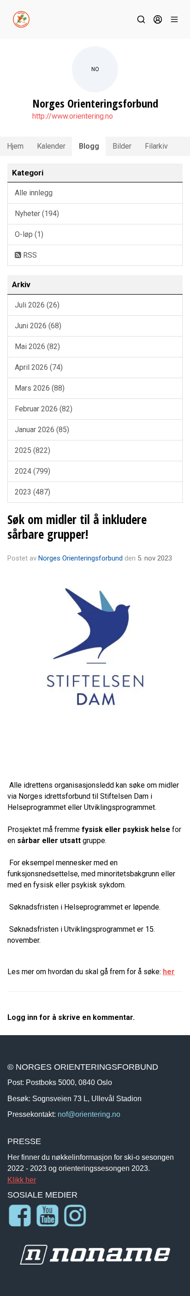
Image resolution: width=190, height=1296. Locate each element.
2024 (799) (32, 471)
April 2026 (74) (39, 367)
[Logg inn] (157, 19)
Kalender (51, 146)
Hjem (15, 146)
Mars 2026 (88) (40, 388)
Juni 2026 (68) (38, 325)
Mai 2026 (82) (37, 346)
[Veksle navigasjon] (174, 19)
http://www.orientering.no (72, 116)
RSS (29, 255)
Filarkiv (156, 146)
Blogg (89, 146)
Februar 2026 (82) (43, 408)
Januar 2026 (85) (42, 429)
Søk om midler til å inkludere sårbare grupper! (77, 527)
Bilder (122, 146)
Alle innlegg (34, 192)
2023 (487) (32, 492)
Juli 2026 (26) (37, 305)
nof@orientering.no (89, 1114)
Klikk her (21, 1179)
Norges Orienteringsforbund (80, 558)
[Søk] (141, 19)
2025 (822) (32, 450)
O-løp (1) (29, 234)
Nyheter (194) (37, 213)
